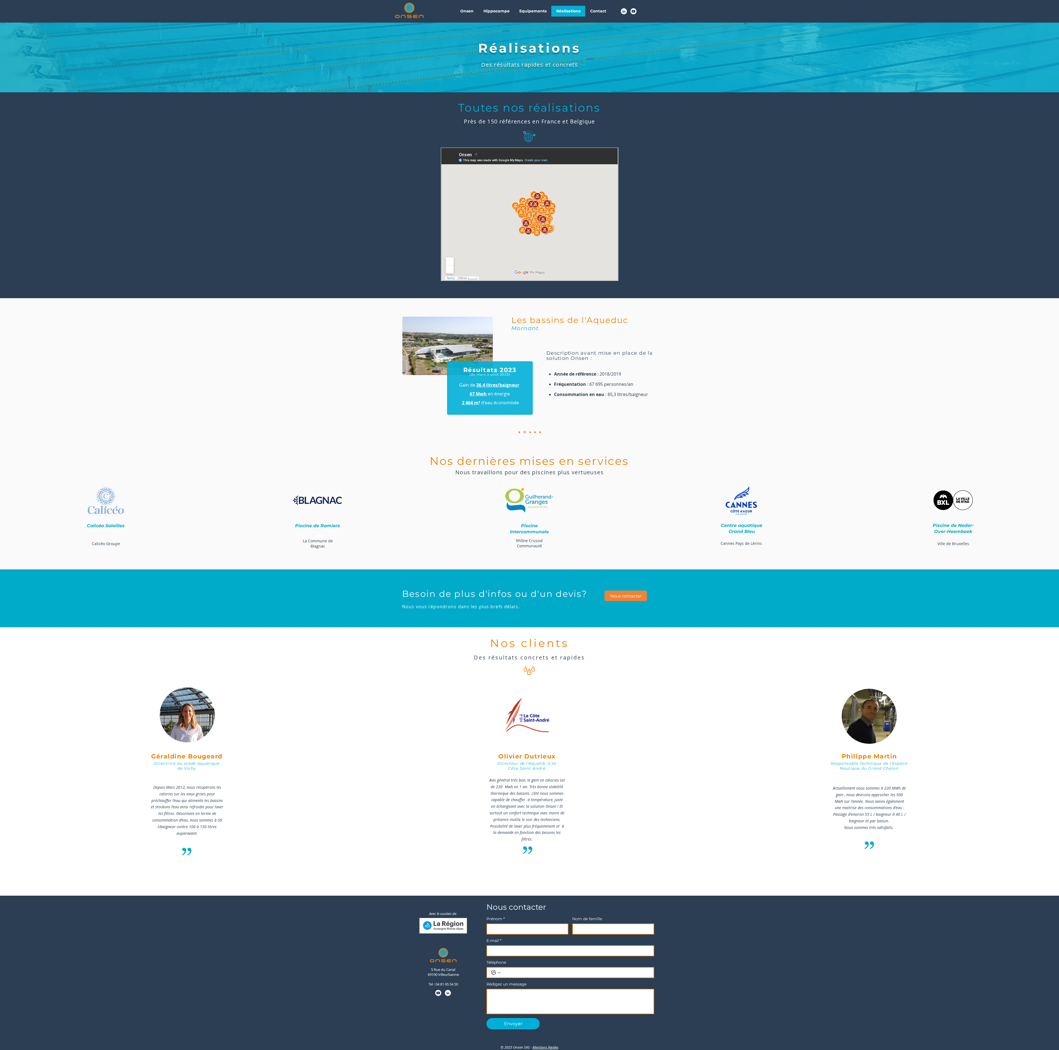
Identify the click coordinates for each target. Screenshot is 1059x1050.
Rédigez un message (506, 984)
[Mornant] (524, 432)
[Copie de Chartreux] (540, 432)
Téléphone (496, 962)
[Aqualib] (519, 432)
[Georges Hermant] (530, 432)
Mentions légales (545, 1047)
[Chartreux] (535, 432)
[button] (466, 11)
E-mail (493, 940)
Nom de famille (587, 919)
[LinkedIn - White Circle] (624, 11)
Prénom (495, 919)
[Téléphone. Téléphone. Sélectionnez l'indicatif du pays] (495, 972)
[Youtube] (633, 11)
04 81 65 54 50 (446, 984)
